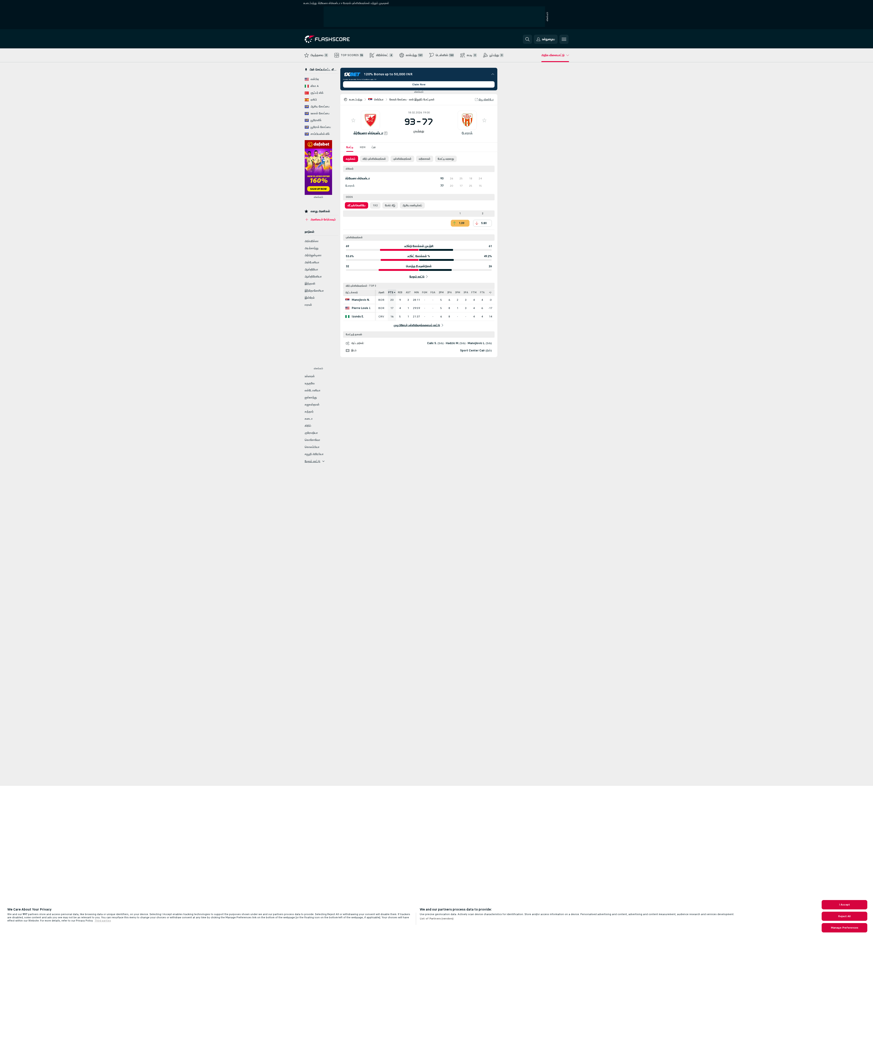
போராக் (467, 133)
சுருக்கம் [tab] (350, 158)
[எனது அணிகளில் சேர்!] (353, 120)
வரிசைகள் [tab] (424, 158)
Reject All (844, 916)
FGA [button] (432, 292)
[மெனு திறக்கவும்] (564, 39)
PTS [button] (390, 292)
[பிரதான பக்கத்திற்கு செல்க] (336, 39)
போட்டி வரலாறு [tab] (446, 158)
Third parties (102, 920)
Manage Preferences (844, 927)
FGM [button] (424, 292)
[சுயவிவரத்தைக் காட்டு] (370, 120)
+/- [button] (490, 292)
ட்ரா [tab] (374, 147)
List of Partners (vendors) (437, 918)
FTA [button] (482, 292)
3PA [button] (466, 292)
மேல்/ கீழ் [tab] (390, 205)
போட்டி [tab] (349, 147)
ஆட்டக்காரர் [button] (351, 292)
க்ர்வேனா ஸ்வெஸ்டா (368, 133)
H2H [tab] (362, 147)
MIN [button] (416, 292)
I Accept (844, 904)
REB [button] (400, 292)
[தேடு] (527, 39)
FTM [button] (474, 292)
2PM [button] (441, 292)
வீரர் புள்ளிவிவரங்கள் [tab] (374, 158)
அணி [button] (381, 292)
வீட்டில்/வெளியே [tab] (356, 205)
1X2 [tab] (375, 205)
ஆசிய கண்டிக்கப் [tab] (412, 205)
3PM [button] (457, 292)
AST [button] (408, 292)
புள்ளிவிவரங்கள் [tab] (402, 158)
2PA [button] (449, 292)
